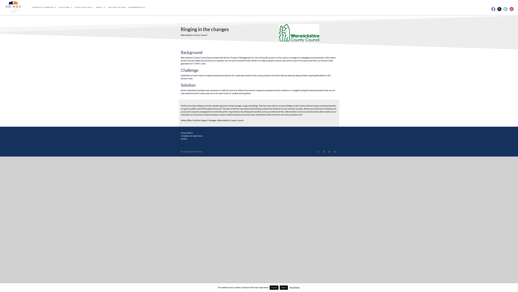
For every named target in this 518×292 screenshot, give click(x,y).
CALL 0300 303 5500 (117, 7)
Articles (184, 139)
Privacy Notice (187, 133)
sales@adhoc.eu (136, 7)
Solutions (64, 7)
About (99, 7)
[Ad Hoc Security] (14, 7)
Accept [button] (274, 287)
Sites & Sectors (83, 7)
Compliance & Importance (192, 136)
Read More (295, 287)
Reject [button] (283, 287)
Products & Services (43, 7)
